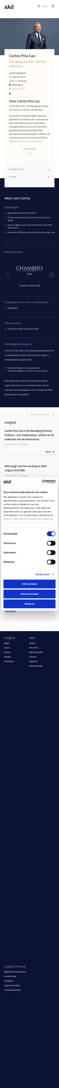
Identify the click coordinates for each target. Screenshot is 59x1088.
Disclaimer (8, 980)
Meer (48, 452)
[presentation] (7, 275)
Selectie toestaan (30, 594)
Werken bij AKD (36, 652)
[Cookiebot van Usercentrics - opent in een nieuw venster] (42, 482)
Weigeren (29, 603)
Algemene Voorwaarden (15, 971)
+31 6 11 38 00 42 (18, 80)
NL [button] (44, 6)
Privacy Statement (12, 990)
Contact (32, 656)
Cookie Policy (10, 976)
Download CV (18, 88)
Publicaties (9, 661)
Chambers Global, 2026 (29, 285)
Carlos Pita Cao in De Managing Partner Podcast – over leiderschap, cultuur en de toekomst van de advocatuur (29, 435)
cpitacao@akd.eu (17, 73)
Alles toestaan (29, 584)
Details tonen (43, 574)
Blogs (6, 643)
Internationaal (35, 665)
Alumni (32, 643)
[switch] (51, 543)
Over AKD (33, 647)
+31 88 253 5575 (17, 77)
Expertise (33, 661)
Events (7, 652)
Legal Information (12, 985)
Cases (6, 647)
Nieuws (24, 444)
